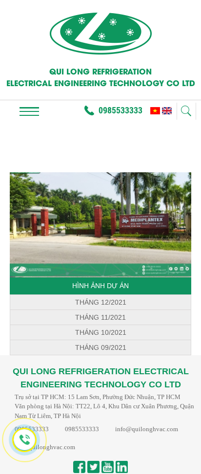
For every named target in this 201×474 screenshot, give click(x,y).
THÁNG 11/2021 (100, 317)
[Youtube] (107, 467)
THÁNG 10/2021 (100, 332)
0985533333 (120, 110)
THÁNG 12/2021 (100, 302)
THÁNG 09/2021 (100, 347)
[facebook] (79, 467)
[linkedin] (122, 467)
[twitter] (93, 467)
